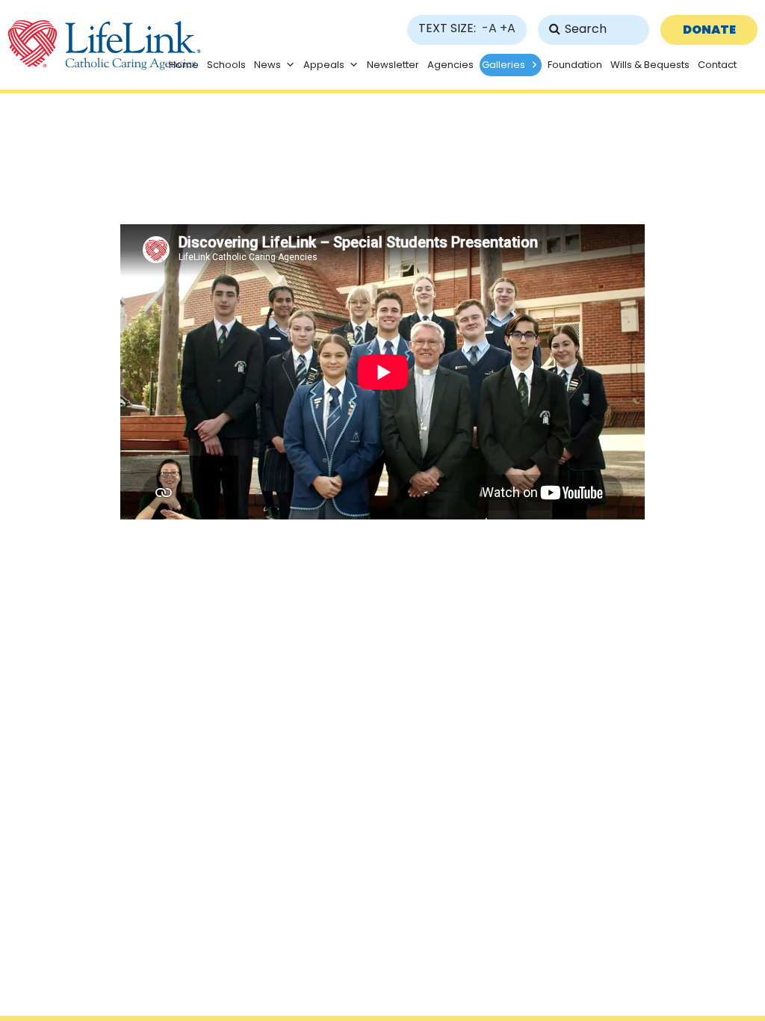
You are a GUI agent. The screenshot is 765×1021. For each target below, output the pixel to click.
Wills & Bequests (650, 65)
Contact (717, 65)
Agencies (450, 65)
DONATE (709, 29)
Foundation (575, 65)
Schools (226, 65)
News (267, 65)
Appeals (323, 65)
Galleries (503, 65)
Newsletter (393, 65)
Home (184, 65)
